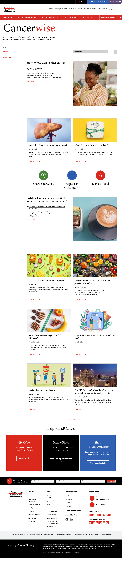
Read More (31, 81)
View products (96, 463)
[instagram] (100, 515)
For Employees (52, 515)
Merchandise (51, 518)
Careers (72, 9)
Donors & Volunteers (53, 17)
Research (90, 17)
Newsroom (50, 508)
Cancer (29, 29)
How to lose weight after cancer (46, 63)
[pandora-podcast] (100, 522)
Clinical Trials (53, 9)
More (72, 419)
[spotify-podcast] (93, 522)
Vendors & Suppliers (106, 534)
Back (4, 48)
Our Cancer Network (93, 534)
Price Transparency (53, 527)
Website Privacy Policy (17, 534)
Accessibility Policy (71, 515)
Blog (48, 504)
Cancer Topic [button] (7, 57)
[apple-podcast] (90, 522)
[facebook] (90, 515)
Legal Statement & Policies (33, 534)
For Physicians (73, 17)
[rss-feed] (107, 522)
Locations (68, 499)
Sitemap (68, 506)
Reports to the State (48, 534)
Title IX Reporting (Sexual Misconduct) (53, 522)
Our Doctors (91, 9)
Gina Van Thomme (35, 68)
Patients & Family (7, 17)
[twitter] (93, 515)
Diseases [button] (5, 51)
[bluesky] (107, 515)
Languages (101, 9)
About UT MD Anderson (52, 497)
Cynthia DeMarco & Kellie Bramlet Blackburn (47, 207)
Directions (68, 503)
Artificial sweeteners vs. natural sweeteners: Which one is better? (47, 200)
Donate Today (114, 2)
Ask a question (100, 504)
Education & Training (108, 17)
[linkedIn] (104, 515)
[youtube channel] (97, 515)
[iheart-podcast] (104, 522)
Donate (23, 458)
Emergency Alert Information (64, 534)
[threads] (110, 515)
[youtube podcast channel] (97, 522)
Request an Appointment (98, 2)
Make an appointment (61, 458)
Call (102, 498)
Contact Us (82, 9)
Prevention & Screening (29, 17)
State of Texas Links (79, 534)
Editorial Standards (53, 511)
